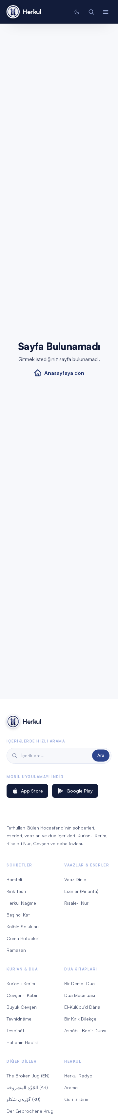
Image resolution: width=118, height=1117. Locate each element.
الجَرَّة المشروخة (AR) (27, 1087)
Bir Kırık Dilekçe (80, 1018)
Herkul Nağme (21, 903)
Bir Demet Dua (79, 983)
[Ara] (91, 12)
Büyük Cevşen (22, 1007)
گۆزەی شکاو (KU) (23, 1099)
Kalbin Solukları (23, 926)
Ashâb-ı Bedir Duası (85, 1030)
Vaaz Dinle (75, 879)
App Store (32, 791)
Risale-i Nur (76, 903)
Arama (71, 1087)
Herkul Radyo (78, 1075)
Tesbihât (15, 1030)
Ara (100, 755)
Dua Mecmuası (79, 995)
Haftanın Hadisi (22, 1042)
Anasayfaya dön (64, 373)
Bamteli (14, 879)
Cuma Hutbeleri (23, 938)
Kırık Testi (16, 891)
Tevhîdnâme (19, 1018)
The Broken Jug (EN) (28, 1075)
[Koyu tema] (77, 12)
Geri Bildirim (76, 1099)
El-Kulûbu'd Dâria (82, 1007)
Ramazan (16, 950)
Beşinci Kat (18, 914)
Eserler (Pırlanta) (81, 891)
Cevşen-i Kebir (22, 995)
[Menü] (105, 12)
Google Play (80, 791)
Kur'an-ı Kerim (21, 983)
